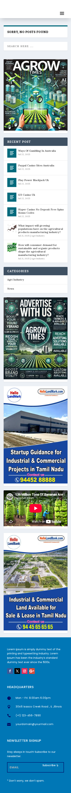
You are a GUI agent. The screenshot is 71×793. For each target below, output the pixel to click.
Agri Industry (38, 235)
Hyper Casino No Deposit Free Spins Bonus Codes (41, 211)
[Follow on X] (17, 671)
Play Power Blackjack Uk (33, 180)
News (10, 288)
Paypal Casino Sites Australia (36, 165)
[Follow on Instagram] (24, 671)
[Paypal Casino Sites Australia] (11, 167)
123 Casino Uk (26, 194)
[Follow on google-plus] (32, 671)
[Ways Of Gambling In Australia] (11, 153)
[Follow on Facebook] (10, 671)
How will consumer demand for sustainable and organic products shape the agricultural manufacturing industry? (39, 250)
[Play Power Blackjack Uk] (11, 182)
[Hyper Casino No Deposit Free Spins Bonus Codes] (11, 211)
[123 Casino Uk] (11, 197)
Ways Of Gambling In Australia (37, 150)
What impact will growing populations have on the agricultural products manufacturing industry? (40, 229)
